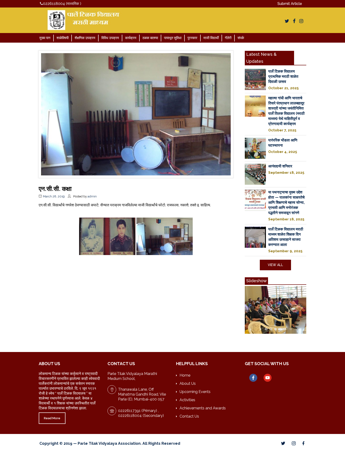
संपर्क (241, 38)
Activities (187, 400)
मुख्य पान (44, 38)
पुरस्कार (192, 38)
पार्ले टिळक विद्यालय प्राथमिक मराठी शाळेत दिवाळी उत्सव (283, 76)
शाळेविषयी (63, 38)
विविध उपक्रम (110, 38)
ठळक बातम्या (150, 38)
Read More (52, 418)
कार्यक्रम (130, 38)
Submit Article (289, 3)
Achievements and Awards (203, 408)
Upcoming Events (195, 391)
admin (92, 196)
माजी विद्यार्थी (211, 38)
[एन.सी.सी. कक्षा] (136, 114)
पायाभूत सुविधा (172, 38)
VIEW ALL (275, 265)
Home (185, 375)
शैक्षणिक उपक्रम (85, 38)
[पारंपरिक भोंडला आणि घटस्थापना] (255, 148)
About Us (188, 383)
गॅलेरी (228, 38)
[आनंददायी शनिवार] (255, 174)
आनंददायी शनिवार (280, 166)
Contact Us (189, 416)
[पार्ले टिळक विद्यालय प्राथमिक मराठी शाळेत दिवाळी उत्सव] (255, 79)
